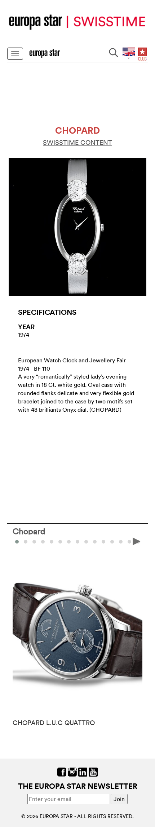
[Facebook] (61, 771)
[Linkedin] (82, 771)
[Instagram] (72, 771)
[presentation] (18, 541)
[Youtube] (93, 771)
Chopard (29, 531)
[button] (25, 542)
